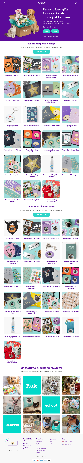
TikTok (27, 447)
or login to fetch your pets (50, 36)
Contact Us (39, 441)
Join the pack (52, 443)
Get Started (41, 52)
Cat (46, 31)
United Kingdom (68, 441)
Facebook (27, 443)
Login (50, 441)
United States (67, 444)
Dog (55, 31)
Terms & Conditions (41, 448)
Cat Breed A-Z (39, 446)
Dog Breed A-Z (39, 443)
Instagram (28, 445)
